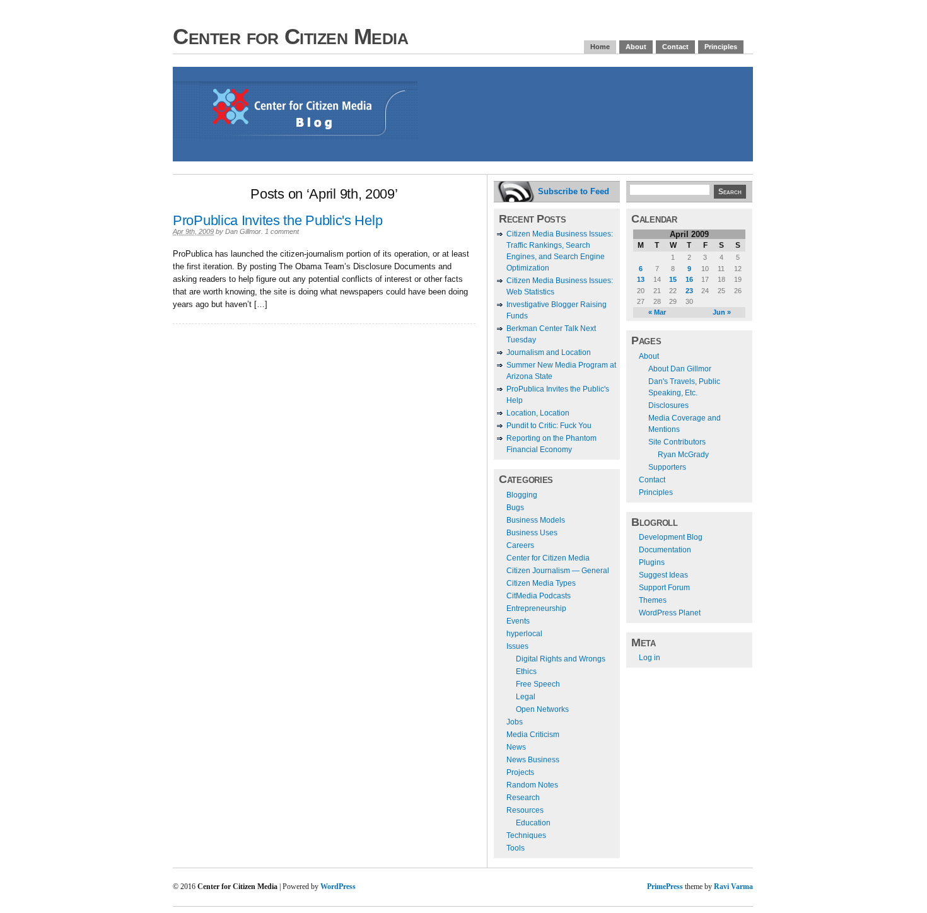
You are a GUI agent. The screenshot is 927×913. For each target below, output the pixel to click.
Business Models (535, 520)
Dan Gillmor (243, 231)
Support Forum (664, 587)
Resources (525, 810)
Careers (520, 545)
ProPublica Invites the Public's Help (277, 220)
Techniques (526, 835)
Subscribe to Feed (573, 191)
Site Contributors (677, 442)
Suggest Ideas (663, 575)
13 (640, 279)
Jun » (722, 312)
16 (689, 279)
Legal (525, 696)
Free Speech (538, 684)
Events (518, 621)
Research (523, 797)
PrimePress (665, 886)
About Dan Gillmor (679, 368)
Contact (675, 46)
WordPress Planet (670, 612)
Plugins (652, 562)
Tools (515, 848)
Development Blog (671, 537)
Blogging (521, 495)
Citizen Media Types (541, 583)
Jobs (514, 722)
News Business (532, 759)
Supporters (667, 467)
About (636, 46)
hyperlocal (524, 633)
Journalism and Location (548, 352)
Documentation (665, 549)
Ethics (526, 671)
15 (673, 279)
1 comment (282, 231)
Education (533, 822)
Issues (517, 646)
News (516, 747)
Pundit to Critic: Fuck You (549, 425)
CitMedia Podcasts (538, 595)
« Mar (657, 312)
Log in (649, 657)
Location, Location (537, 413)
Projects (520, 772)
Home (600, 46)
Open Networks (542, 709)
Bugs (515, 507)
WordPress (338, 886)
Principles (720, 46)
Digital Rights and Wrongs (560, 658)
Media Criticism (532, 734)
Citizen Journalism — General (557, 570)
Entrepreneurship (536, 608)
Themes (653, 600)
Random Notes (532, 785)
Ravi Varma (733, 886)
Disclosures (668, 405)
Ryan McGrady (683, 454)
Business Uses (531, 532)
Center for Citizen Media (290, 36)
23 (689, 290)
